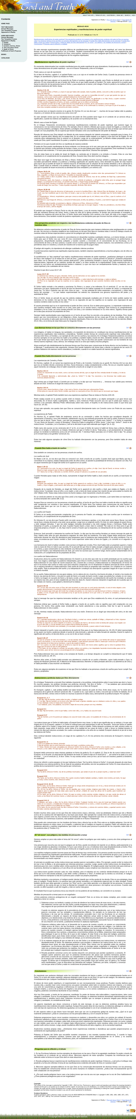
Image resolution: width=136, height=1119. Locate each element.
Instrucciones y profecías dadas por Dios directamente (67, 42)
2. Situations (5, 44)
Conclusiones (38, 44)
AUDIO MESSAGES (7, 35)
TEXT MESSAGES (7, 27)
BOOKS (3, 54)
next (130, 21)
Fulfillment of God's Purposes (11, 51)
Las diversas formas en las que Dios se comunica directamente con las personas (63, 41)
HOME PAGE (5, 23)
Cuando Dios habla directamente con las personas (105, 41)
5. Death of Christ (7, 49)
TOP (127, 62)
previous (113, 21)
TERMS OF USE (100, 15)
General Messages (7, 29)
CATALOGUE (5, 58)
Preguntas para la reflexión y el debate (55, 44)
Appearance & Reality (8, 32)
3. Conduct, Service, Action (10, 46)
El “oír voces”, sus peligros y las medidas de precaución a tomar (105, 42)
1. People (4, 42)
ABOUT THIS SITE (88, 15)
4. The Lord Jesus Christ (9, 47)
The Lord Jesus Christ (113, 20)
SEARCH (127, 15)
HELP (133, 15)
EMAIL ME (119, 15)
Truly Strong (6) (126, 20)
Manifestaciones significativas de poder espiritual (49, 39)
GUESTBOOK (110, 15)
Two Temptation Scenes (9, 30)
